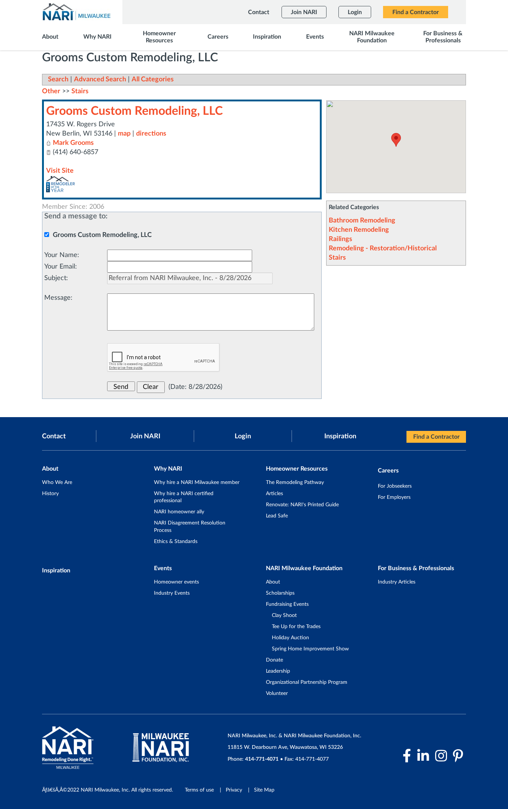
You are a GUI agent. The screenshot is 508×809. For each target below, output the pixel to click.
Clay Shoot (284, 615)
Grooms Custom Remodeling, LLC (134, 111)
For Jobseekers (395, 486)
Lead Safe (277, 516)
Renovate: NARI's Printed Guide (302, 504)
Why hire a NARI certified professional (183, 497)
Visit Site (60, 171)
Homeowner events (176, 582)
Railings (340, 239)
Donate (274, 660)
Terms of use (199, 790)
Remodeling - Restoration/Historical (383, 248)
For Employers (394, 497)
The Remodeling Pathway (295, 482)
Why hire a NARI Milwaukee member (196, 482)
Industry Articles (396, 582)
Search (58, 79)
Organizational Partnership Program (306, 682)
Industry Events (172, 593)
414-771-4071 (262, 759)
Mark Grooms (73, 143)
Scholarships (280, 593)
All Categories (153, 79)
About (273, 582)
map (124, 133)
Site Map (264, 790)
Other (51, 91)
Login (243, 436)
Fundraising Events (287, 604)
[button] (396, 140)
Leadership (278, 671)
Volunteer (277, 693)
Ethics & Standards (175, 541)
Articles (274, 493)
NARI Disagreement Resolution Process (189, 526)
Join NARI (145, 436)
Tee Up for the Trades (296, 626)
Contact (54, 436)
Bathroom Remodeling (362, 220)
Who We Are (57, 482)
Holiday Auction (290, 637)
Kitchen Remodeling (359, 230)
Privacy (234, 790)
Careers (388, 471)
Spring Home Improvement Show (310, 649)
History (50, 493)
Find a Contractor (436, 437)
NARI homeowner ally (179, 511)
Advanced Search (100, 79)
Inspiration (340, 436)
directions (151, 133)
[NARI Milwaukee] (76, 11)
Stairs (337, 257)
